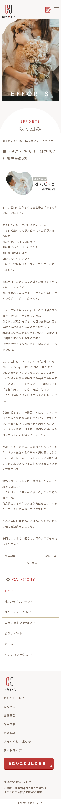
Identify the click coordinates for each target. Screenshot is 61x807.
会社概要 (10, 733)
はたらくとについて (18, 612)
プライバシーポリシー (19, 742)
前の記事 (10, 556)
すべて (9, 591)
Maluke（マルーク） (19, 602)
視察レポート (14, 633)
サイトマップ (13, 750)
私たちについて (14, 698)
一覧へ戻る (30, 563)
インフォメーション (18, 655)
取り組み (10, 707)
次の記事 (50, 556)
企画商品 (10, 715)
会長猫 (9, 644)
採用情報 (10, 724)
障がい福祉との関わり (20, 623)
